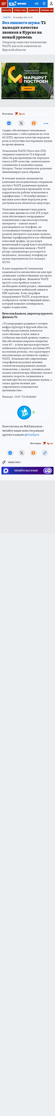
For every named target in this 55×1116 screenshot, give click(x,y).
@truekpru (31, 434)
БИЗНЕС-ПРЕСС (14, 462)
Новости (6, 10)
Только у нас (20, 10)
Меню (3, 3)
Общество (6, 17)
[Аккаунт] (51, 3)
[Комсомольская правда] (17, 3)
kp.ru (22, 113)
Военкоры (33, 10)
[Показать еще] (46, 123)
